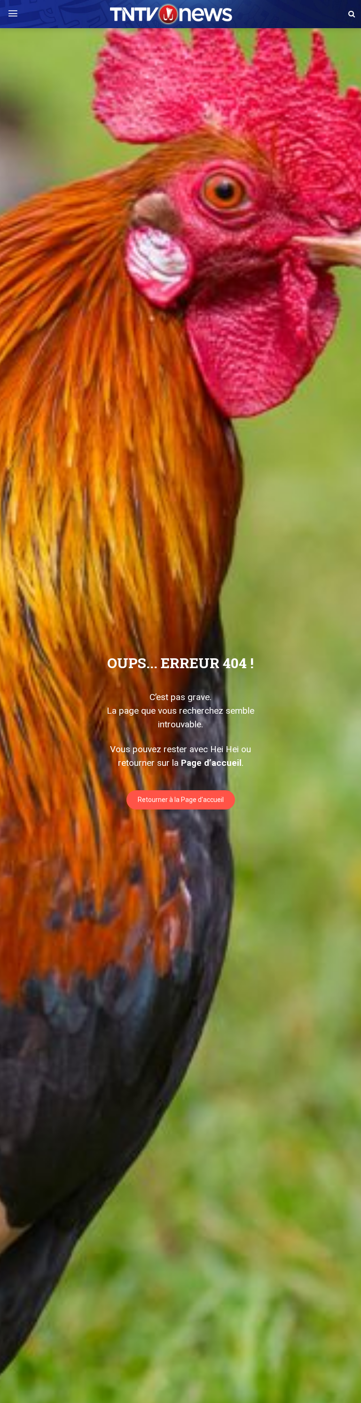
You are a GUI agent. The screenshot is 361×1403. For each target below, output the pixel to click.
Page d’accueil (211, 762)
